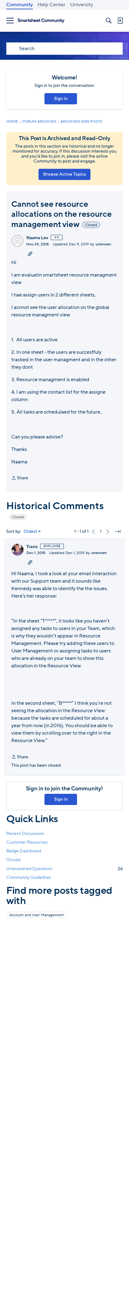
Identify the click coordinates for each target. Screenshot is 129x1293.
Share (19, 478)
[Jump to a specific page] (118, 532)
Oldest (30, 531)
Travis (32, 547)
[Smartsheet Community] (41, 21)
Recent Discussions (25, 833)
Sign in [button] (61, 99)
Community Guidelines (28, 877)
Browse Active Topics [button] (64, 174)
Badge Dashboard (23, 851)
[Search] (108, 20)
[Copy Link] (30, 253)
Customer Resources (27, 842)
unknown (103, 244)
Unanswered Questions (64, 869)
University (81, 4)
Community (19, 4)
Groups (13, 860)
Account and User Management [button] (36, 914)
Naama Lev (37, 238)
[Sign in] (120, 20)
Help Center (51, 4)
